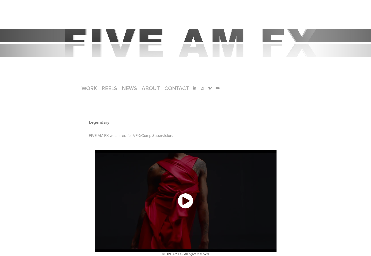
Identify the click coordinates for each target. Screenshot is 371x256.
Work (89, 88)
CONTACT (176, 88)
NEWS (129, 88)
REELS (109, 88)
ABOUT (151, 88)
